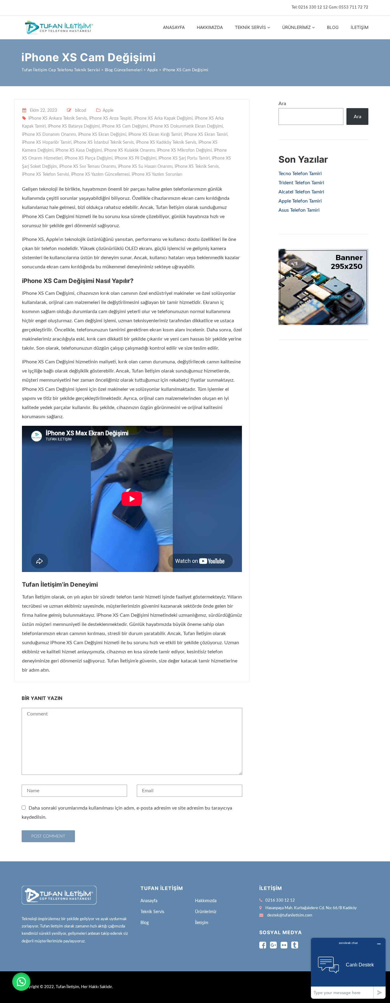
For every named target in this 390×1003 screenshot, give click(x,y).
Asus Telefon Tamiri (299, 210)
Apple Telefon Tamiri (300, 201)
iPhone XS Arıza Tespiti (110, 118)
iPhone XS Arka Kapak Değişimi (163, 118)
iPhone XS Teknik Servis (197, 166)
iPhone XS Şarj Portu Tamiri (184, 158)
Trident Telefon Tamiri (301, 182)
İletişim (359, 27)
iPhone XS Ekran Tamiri (205, 134)
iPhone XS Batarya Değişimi (74, 126)
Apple (108, 110)
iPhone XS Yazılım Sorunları (157, 174)
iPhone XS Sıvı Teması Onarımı (87, 166)
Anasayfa (174, 27)
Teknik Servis (250, 27)
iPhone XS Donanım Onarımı (49, 134)
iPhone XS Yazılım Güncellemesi (100, 174)
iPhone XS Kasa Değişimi (78, 150)
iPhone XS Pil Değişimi (135, 158)
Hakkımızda (210, 27)
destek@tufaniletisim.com (289, 915)
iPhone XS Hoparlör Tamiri (46, 142)
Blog (333, 27)
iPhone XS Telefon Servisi (45, 174)
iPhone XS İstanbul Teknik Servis (103, 142)
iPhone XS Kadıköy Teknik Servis (166, 142)
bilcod (80, 110)
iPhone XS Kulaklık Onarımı (129, 150)
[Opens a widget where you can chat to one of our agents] (348, 968)
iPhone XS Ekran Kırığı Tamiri (155, 134)
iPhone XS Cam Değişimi (125, 126)
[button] (21, 982)
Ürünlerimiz (296, 27)
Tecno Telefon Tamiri (300, 173)
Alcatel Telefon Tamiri (301, 191)
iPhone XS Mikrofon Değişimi (184, 150)
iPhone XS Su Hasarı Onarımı (145, 166)
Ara (282, 103)
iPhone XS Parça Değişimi (88, 158)
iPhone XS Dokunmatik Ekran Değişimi (186, 126)
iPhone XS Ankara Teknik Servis (57, 118)
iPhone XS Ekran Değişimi (102, 134)
